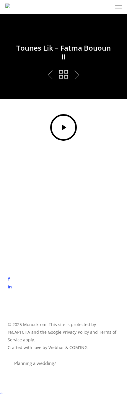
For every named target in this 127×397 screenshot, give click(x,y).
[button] (118, 7)
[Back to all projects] (63, 74)
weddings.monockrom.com (85, 363)
